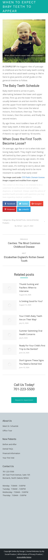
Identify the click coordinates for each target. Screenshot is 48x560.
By (18, 226)
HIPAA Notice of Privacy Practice (30, 554)
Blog (13, 220)
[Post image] (10, 288)
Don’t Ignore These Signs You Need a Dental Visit (31, 362)
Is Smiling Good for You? (31, 301)
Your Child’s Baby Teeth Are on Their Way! (30, 318)
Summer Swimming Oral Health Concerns (30, 332)
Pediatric (6, 223)
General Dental (32, 220)
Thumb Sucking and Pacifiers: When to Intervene (28, 288)
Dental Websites (32, 551)
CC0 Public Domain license (33, 177)
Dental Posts (21, 220)
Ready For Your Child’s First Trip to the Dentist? (32, 347)
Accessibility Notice (24, 557)
